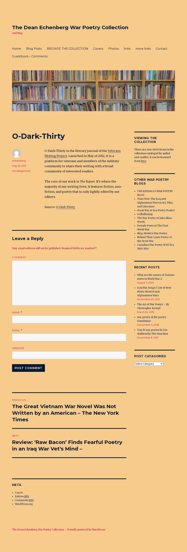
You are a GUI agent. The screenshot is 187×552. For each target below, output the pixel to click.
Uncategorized (21, 170)
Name (17, 312)
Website (18, 348)
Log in (19, 492)
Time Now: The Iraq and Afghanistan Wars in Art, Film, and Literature (155, 202)
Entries (22, 496)
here (143, 161)
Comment (19, 257)
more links (143, 48)
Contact (161, 48)
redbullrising (145, 214)
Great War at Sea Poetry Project (156, 210)
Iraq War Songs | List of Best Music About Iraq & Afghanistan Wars (154, 291)
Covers (98, 48)
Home (16, 48)
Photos (113, 48)
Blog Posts (34, 48)
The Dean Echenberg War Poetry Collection (70, 27)
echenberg (19, 160)
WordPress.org (24, 504)
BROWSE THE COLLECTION (67, 48)
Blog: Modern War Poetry (152, 233)
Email (17, 330)
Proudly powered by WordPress (86, 529)
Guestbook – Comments (29, 56)
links (127, 48)
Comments (24, 500)
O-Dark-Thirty (65, 207)
